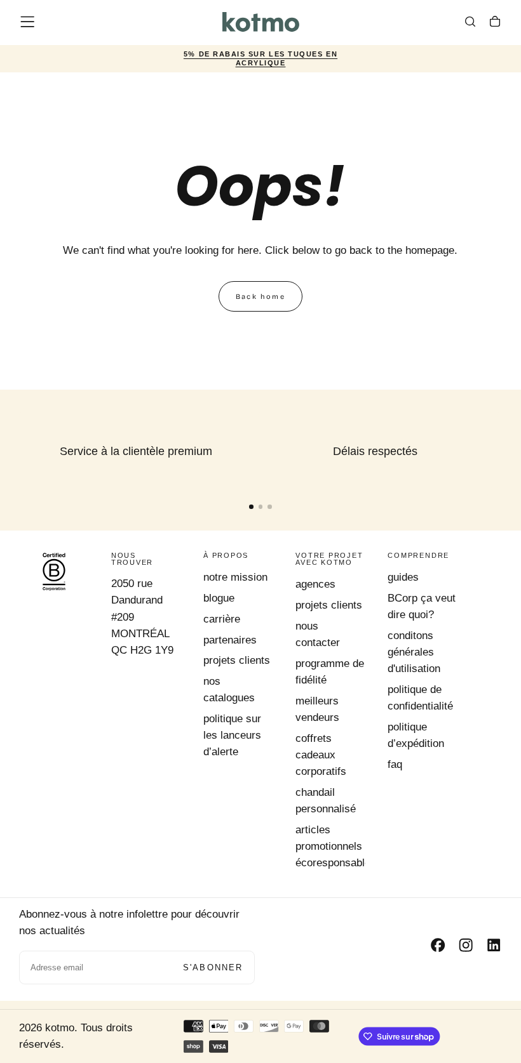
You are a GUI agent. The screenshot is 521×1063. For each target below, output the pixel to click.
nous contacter (317, 634)
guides (403, 577)
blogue (218, 598)
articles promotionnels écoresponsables (330, 846)
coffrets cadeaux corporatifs (320, 754)
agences (315, 584)
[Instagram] (465, 945)
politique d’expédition (416, 735)
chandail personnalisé (325, 800)
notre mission (235, 577)
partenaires (230, 640)
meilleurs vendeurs (317, 709)
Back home (260, 297)
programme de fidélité (329, 671)
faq (395, 764)
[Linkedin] (493, 945)
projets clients (236, 660)
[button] (27, 21)
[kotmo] (54, 571)
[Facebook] (438, 945)
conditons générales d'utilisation (414, 652)
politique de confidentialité (420, 697)
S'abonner (213, 967)
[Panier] (495, 23)
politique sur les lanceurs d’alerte (232, 735)
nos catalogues (229, 689)
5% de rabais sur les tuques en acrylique (260, 59)
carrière (221, 619)
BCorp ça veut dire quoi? (422, 606)
